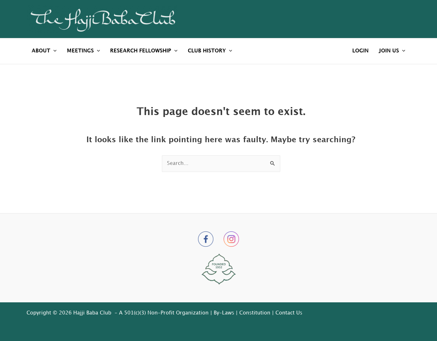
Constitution (254, 313)
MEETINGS (80, 51)
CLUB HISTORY (207, 51)
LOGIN (360, 51)
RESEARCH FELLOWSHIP (140, 51)
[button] (53, 51)
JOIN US (389, 51)
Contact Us (288, 313)
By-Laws (224, 313)
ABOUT (41, 51)
